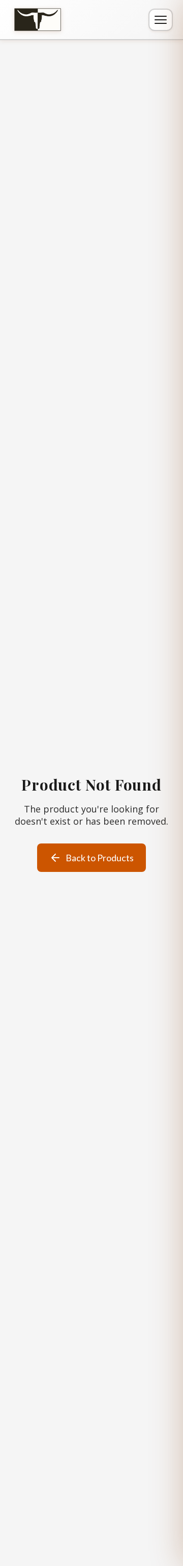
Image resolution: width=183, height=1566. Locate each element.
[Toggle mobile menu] (160, 20)
